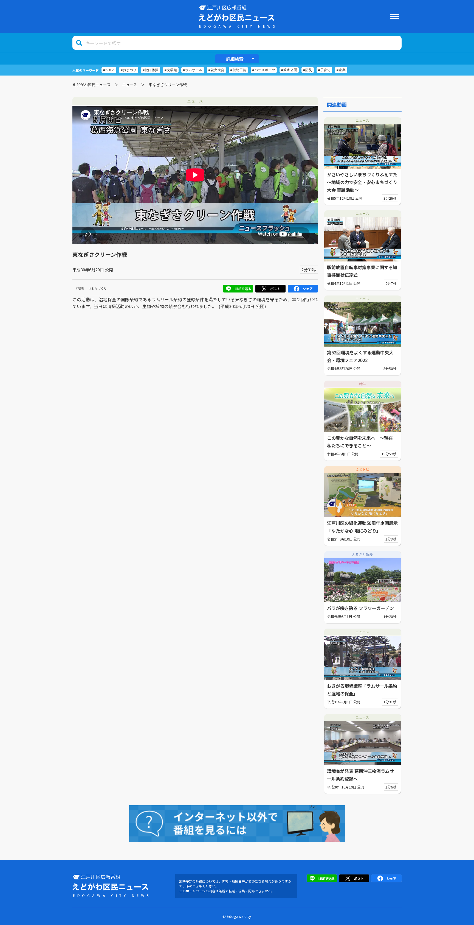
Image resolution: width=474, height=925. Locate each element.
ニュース (129, 84)
